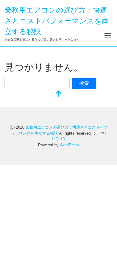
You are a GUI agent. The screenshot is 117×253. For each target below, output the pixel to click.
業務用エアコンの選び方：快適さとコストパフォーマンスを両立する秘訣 (56, 21)
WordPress (69, 145)
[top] (58, 94)
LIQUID (58, 139)
